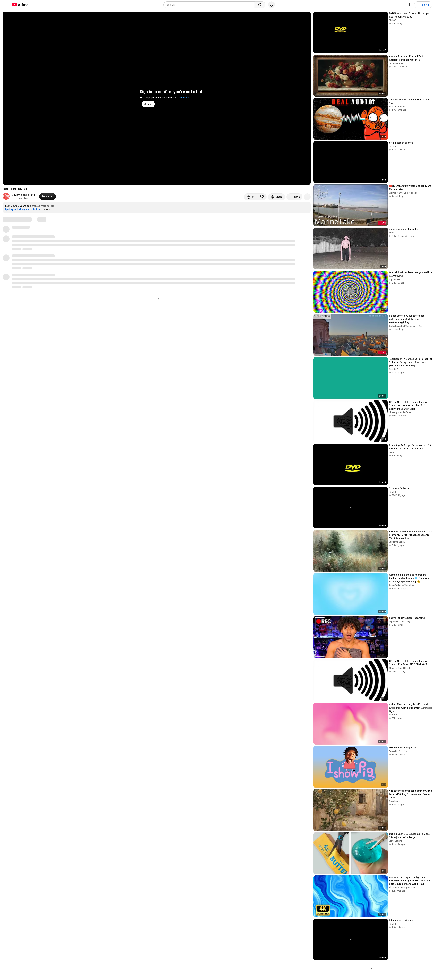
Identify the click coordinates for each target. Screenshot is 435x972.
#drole (50, 205)
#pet (7, 209)
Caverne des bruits (23, 195)
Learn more (183, 97)
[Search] (260, 4)
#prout (36, 205)
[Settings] (409, 5)
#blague (23, 209)
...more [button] (46, 209)
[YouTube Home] (20, 5)
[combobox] (210, 5)
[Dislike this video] (262, 196)
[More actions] (307, 196)
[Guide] (6, 5)
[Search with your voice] (271, 4)
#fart (43, 205)
